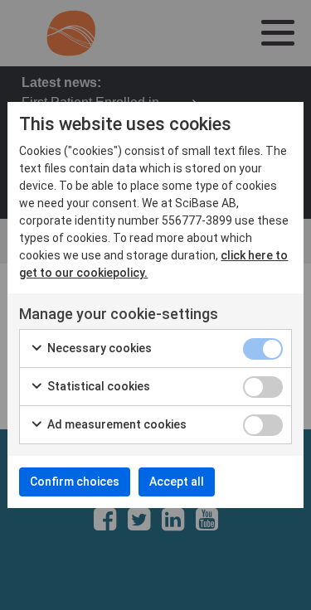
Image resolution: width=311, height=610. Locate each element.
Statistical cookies (97, 386)
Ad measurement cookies (116, 424)
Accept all (176, 481)
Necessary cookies (98, 348)
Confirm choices (74, 481)
